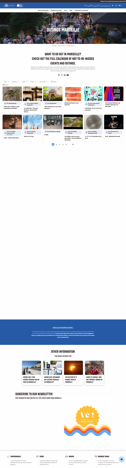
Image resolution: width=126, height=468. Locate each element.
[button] (116, 5)
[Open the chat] (122, 459)
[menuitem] (14, 5)
